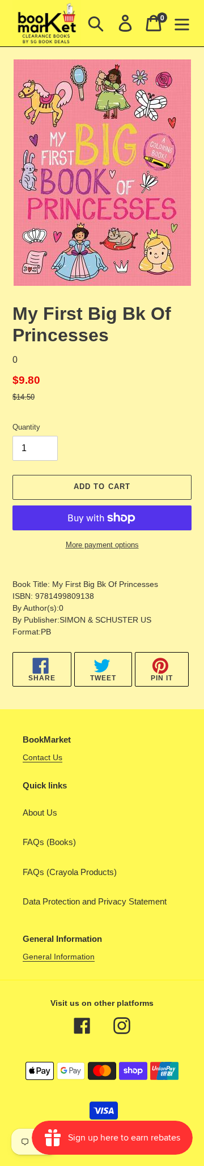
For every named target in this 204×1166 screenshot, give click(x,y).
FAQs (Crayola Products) (70, 872)
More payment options (102, 545)
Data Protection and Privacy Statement (95, 901)
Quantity (26, 427)
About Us (40, 812)
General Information (59, 956)
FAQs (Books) (49, 842)
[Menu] (182, 23)
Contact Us (42, 757)
